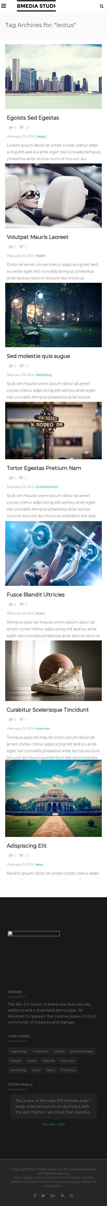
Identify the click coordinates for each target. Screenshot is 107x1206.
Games (15, 1061)
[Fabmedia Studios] (36, 5)
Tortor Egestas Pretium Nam (44, 468)
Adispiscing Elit (27, 846)
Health (41, 256)
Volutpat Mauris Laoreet (38, 237)
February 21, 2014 (20, 864)
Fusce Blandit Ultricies (36, 595)
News (39, 864)
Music (40, 613)
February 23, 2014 (20, 136)
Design (41, 136)
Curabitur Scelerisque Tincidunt (48, 710)
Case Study (18, 1051)
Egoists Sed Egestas (33, 118)
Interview (43, 728)
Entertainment (47, 487)
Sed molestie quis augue (38, 356)
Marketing (43, 375)
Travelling (68, 1070)
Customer (40, 1051)
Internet (49, 1061)
